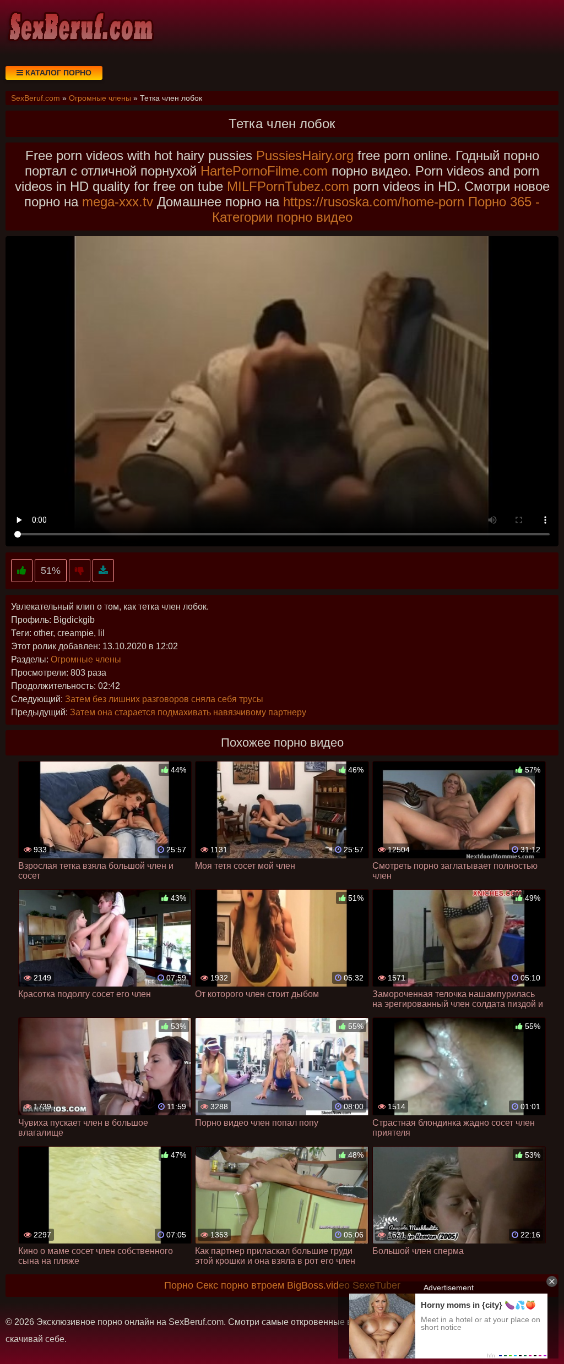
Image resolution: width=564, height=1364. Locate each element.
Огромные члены (86, 659)
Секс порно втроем (240, 1285)
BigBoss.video (318, 1285)
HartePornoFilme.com (264, 170)
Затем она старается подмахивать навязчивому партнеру (188, 712)
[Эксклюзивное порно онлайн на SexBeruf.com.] (80, 27)
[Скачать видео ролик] (103, 571)
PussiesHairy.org (305, 155)
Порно (178, 1285)
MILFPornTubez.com (288, 186)
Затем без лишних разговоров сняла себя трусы (164, 699)
